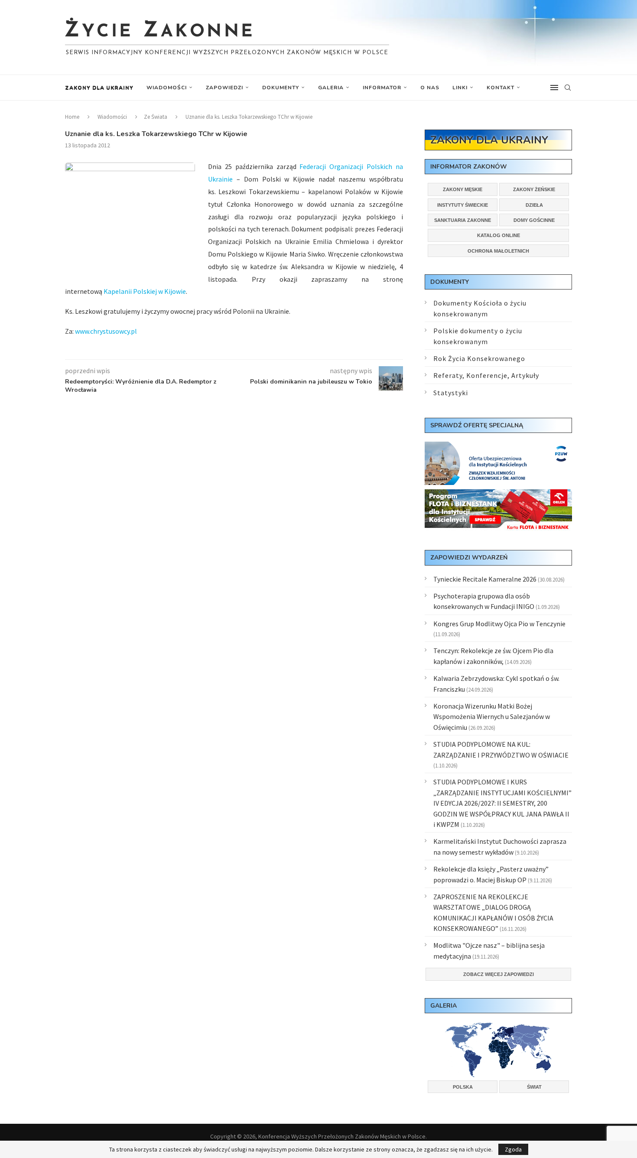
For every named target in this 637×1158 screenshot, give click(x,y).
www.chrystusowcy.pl (106, 331)
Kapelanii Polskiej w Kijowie (145, 291)
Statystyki (450, 392)
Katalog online (498, 235)
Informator (382, 87)
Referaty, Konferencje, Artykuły (486, 375)
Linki (460, 87)
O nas (429, 87)
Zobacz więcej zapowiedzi (498, 974)
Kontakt (500, 87)
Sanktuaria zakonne (462, 220)
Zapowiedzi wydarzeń (468, 557)
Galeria (331, 87)
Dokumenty (280, 87)
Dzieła (534, 205)
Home (72, 116)
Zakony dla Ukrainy (99, 87)
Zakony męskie (462, 189)
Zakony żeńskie (534, 189)
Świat (534, 1087)
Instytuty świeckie (462, 205)
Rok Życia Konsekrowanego (479, 358)
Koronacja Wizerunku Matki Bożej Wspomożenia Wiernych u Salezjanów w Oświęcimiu (491, 717)
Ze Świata (155, 116)
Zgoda (513, 1149)
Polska (463, 1087)
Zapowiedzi (224, 87)
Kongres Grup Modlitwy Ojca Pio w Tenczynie (499, 623)
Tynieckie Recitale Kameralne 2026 (484, 579)
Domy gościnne (534, 220)
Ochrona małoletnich (498, 251)
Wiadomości (166, 87)
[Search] (567, 87)
